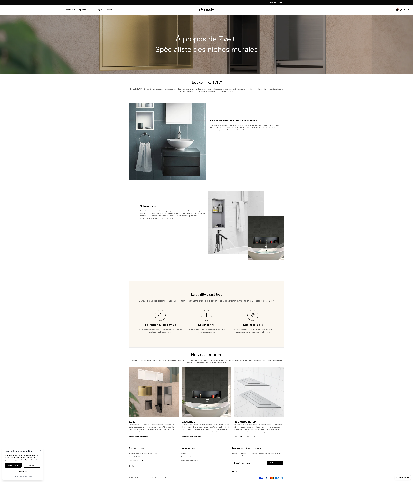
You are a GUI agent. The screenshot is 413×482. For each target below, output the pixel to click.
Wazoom (170, 478)
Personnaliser (22, 471)
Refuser (32, 465)
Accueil (183, 453)
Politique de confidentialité (190, 460)
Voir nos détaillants (135, 456)
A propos (184, 464)
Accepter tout (13, 465)
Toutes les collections (188, 457)
